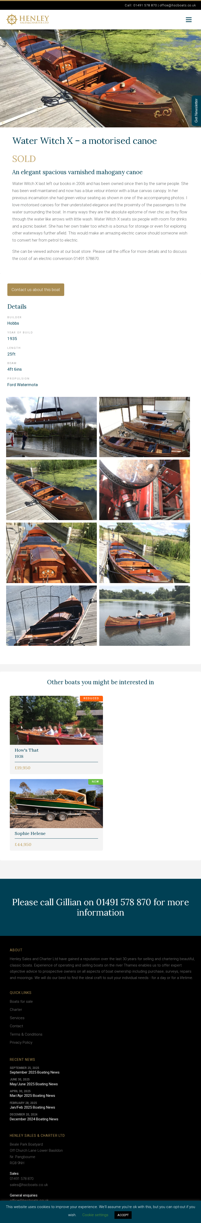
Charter (16, 1009)
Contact (16, 1026)
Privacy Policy (21, 1042)
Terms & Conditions (26, 1034)
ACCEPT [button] (123, 1215)
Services (17, 1018)
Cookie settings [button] (95, 1215)
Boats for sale (21, 1001)
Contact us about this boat (36, 289)
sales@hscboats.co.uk (29, 1185)
